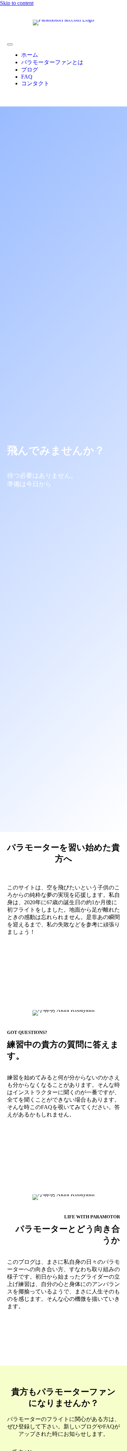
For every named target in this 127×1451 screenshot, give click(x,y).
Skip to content (17, 3)
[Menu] (10, 44)
